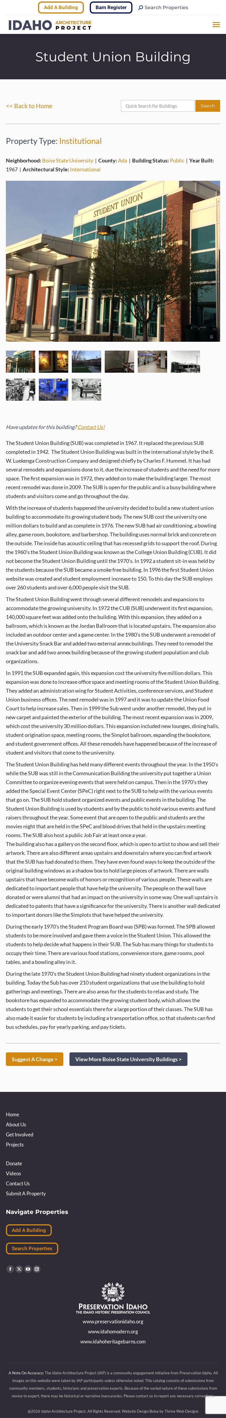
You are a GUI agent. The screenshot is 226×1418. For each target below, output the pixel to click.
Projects (15, 1144)
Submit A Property (26, 1193)
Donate (14, 1163)
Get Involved (20, 1134)
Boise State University (67, 160)
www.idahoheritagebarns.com (113, 1341)
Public (177, 160)
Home (12, 1114)
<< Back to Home (29, 105)
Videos (13, 1173)
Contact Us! (91, 427)
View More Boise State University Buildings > (128, 1059)
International (85, 169)
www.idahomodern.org (113, 1331)
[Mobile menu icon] (216, 24)
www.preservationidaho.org (113, 1321)
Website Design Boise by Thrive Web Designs (160, 1411)
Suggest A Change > (34, 1059)
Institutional (80, 141)
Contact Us (18, 1183)
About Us (16, 1124)
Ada (122, 160)
